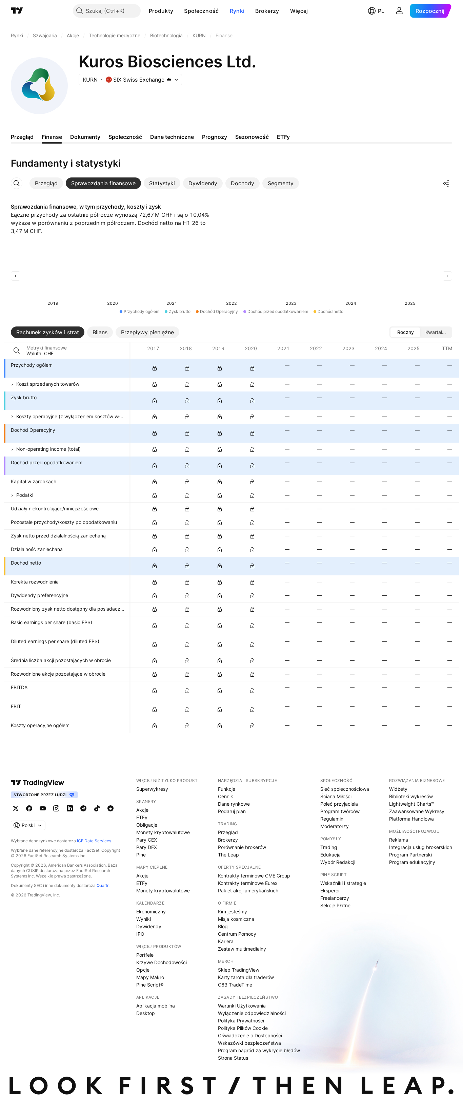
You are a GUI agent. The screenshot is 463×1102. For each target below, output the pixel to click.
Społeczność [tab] (125, 136)
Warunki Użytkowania (242, 1006)
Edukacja (330, 854)
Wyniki (143, 919)
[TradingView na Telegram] (83, 808)
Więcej (299, 10)
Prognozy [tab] (214, 136)
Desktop (145, 1013)
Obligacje (146, 825)
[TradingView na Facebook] (29, 808)
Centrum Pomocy (237, 934)
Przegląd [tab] (22, 136)
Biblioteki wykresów (411, 796)
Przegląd (228, 832)
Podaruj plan (232, 811)
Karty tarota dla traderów (246, 977)
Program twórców (340, 811)
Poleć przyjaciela (339, 804)
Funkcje (226, 789)
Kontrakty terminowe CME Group (254, 875)
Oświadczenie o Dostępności (250, 1035)
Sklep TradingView (238, 970)
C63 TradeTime (235, 985)
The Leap (228, 854)
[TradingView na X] (15, 808)
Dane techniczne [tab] (172, 136)
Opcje (142, 970)
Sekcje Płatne (335, 905)
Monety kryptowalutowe (163, 832)
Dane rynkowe (234, 804)
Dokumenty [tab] (85, 136)
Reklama (398, 840)
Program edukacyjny (412, 862)
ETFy (141, 817)
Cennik (225, 796)
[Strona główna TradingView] (17, 11)
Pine (141, 854)
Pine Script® (149, 985)
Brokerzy (267, 10)
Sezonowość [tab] (252, 136)
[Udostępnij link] (446, 183)
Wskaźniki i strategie (343, 883)
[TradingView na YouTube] (42, 808)
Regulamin (331, 819)
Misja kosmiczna (236, 919)
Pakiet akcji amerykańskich (248, 890)
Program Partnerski (410, 854)
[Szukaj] (16, 350)
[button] (178, 11)
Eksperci (329, 890)
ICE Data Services (94, 840)
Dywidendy (148, 926)
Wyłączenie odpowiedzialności (252, 1013)
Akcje (142, 810)
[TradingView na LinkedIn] (70, 808)
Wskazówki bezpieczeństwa (249, 1043)
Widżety (398, 789)
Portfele (145, 955)
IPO (140, 934)
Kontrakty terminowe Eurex (248, 883)
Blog (223, 926)
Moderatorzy (334, 826)
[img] (169, 80)
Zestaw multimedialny (242, 949)
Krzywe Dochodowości (161, 962)
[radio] (405, 332)
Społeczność (201, 10)
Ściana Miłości (335, 796)
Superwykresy (152, 789)
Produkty (161, 10)
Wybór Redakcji (337, 862)
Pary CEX (146, 840)
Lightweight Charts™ (411, 804)
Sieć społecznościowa (344, 789)
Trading (328, 847)
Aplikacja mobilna (155, 1006)
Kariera (226, 941)
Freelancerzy (334, 898)
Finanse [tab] (52, 136)
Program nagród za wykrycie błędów (259, 1050)
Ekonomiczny (151, 911)
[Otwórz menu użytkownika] (399, 11)
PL (381, 10)
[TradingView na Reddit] (110, 808)
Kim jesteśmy (232, 911)
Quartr (102, 885)
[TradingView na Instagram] (56, 808)
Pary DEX (146, 847)
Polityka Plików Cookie (243, 1028)
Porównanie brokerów (242, 847)
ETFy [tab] (283, 136)
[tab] (46, 183)
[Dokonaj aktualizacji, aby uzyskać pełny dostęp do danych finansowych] (154, 368)
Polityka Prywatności (241, 1020)
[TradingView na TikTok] (97, 808)
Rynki (237, 10)
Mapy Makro (150, 977)
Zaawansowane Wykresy (416, 811)
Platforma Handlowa (411, 819)
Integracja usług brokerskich (420, 847)
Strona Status (233, 1058)
